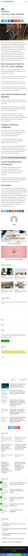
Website (3, 329)
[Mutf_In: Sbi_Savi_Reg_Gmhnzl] (21, 271)
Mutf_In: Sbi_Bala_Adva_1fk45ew (20, 290)
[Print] (23, 211)
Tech (7, 6)
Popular (13, 379)
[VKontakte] (18, 211)
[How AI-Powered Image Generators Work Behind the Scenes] (5, 492)
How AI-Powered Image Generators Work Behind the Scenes (17, 491)
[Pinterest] (13, 211)
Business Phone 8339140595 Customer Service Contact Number (17, 499)
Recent (4, 379)
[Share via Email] (20, 211)
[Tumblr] (10, 211)
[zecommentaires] (8, 1)
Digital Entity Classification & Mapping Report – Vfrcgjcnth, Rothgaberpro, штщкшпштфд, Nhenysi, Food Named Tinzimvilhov (17, 402)
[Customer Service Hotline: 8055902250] (5, 511)
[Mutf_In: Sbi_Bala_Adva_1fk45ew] (21, 284)
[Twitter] (5, 211)
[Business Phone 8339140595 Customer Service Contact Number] (5, 499)
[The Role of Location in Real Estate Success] (5, 505)
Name (2, 319)
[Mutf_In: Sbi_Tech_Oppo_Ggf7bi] (7, 271)
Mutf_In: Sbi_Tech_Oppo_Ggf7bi (7, 277)
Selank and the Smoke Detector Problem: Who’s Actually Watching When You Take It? (18, 385)
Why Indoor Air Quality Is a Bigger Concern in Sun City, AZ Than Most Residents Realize (17, 392)
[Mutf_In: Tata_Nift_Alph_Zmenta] (7, 284)
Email (2, 324)
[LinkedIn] (7, 211)
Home (3, 6)
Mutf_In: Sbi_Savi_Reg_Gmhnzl (20, 277)
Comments (22, 379)
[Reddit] (15, 211)
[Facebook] (2, 211)
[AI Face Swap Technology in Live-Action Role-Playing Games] (5, 485)
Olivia (4, 17)
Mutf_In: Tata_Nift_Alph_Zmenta (7, 290)
